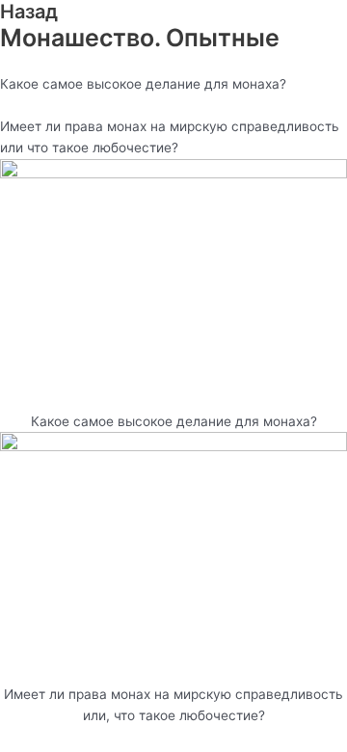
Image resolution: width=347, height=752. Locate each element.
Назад (29, 11)
